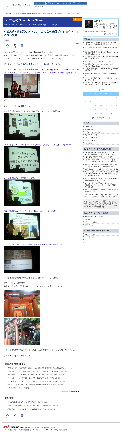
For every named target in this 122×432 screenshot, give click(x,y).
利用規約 (87, 219)
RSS (78, 19)
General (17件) (89, 127)
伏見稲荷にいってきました (32, 286)
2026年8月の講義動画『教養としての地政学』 (99, 157)
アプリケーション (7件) (92, 132)
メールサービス (90, 237)
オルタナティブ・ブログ (10, 13)
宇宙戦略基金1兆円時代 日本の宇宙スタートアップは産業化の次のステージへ (33, 405)
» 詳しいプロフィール (110, 34)
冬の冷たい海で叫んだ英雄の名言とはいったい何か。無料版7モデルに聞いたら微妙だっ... (40, 368)
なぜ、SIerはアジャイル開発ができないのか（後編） (102, 169)
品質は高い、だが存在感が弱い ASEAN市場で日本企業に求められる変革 (31, 409)
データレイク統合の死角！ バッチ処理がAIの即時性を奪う (35, 384)
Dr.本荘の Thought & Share (27, 13)
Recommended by (65, 391)
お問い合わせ (89, 225)
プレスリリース (90, 234)
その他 (7, 40)
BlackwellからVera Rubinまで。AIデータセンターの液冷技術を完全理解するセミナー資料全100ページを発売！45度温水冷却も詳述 (101, 174)
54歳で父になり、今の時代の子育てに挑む (98, 61)
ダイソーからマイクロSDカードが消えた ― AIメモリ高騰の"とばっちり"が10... (36, 374)
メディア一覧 (7, 430)
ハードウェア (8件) (91, 137)
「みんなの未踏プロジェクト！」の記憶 (32, 64)
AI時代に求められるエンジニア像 (21, 388)
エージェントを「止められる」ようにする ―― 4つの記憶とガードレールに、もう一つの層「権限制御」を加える (101, 185)
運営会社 (57, 430)
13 (90, 105)
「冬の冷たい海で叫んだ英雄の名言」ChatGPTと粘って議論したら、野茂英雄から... (38, 371)
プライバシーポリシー (92, 222)
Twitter (87, 242)
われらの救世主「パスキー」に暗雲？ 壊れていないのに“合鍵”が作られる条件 (36, 381)
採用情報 (64, 430)
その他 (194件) (89, 129)
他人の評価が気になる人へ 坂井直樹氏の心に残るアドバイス (28, 402)
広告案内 (22, 430)
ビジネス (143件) (90, 140)
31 (111, 113)
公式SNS (15, 430)
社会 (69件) (88, 143)
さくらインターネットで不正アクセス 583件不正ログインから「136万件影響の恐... (38, 378)
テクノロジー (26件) (91, 135)
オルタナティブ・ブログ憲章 (94, 216)
